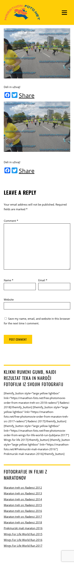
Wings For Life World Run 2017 (23, 545)
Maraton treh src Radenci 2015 (23, 505)
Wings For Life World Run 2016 (23, 540)
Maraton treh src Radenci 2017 (23, 516)
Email (42, 280)
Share (26, 95)
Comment (11, 220)
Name (8, 280)
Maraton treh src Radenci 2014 (23, 499)
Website (9, 299)
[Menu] (64, 12)
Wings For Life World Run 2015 (23, 534)
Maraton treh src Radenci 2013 (23, 493)
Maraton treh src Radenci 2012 (23, 487)
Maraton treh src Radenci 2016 (23, 511)
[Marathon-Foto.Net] (22, 18)
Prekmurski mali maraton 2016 (23, 528)
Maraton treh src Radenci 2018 (23, 522)
